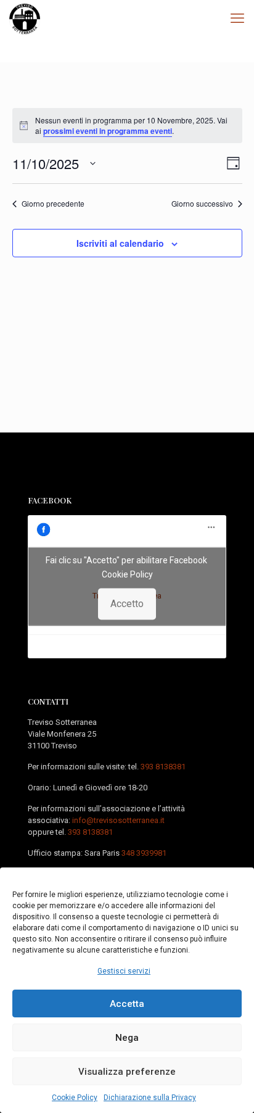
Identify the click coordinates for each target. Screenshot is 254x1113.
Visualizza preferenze (127, 1071)
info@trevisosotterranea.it (118, 820)
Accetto (127, 604)
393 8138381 (163, 766)
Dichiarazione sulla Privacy (150, 1097)
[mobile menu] (237, 18)
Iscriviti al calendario (120, 243)
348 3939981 (143, 853)
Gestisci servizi (123, 971)
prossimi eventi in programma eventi (107, 130)
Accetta (127, 1003)
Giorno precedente (53, 204)
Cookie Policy (74, 1097)
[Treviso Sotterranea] (24, 18)
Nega (127, 1037)
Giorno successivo (202, 204)
